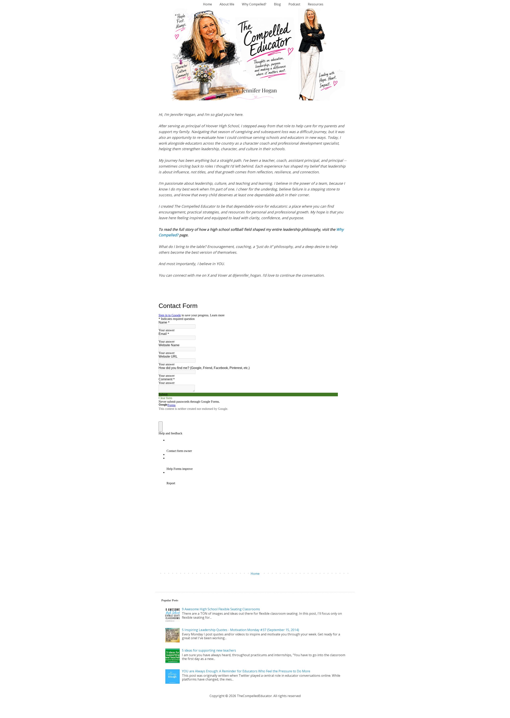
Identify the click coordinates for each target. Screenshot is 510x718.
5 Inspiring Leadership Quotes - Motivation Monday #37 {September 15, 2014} (240, 630)
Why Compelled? (254, 4)
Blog (277, 4)
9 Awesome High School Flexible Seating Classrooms (221, 609)
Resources (315, 4)
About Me (227, 4)
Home (207, 4)
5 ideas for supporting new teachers (209, 650)
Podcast (294, 4)
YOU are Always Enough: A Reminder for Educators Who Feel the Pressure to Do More (246, 671)
